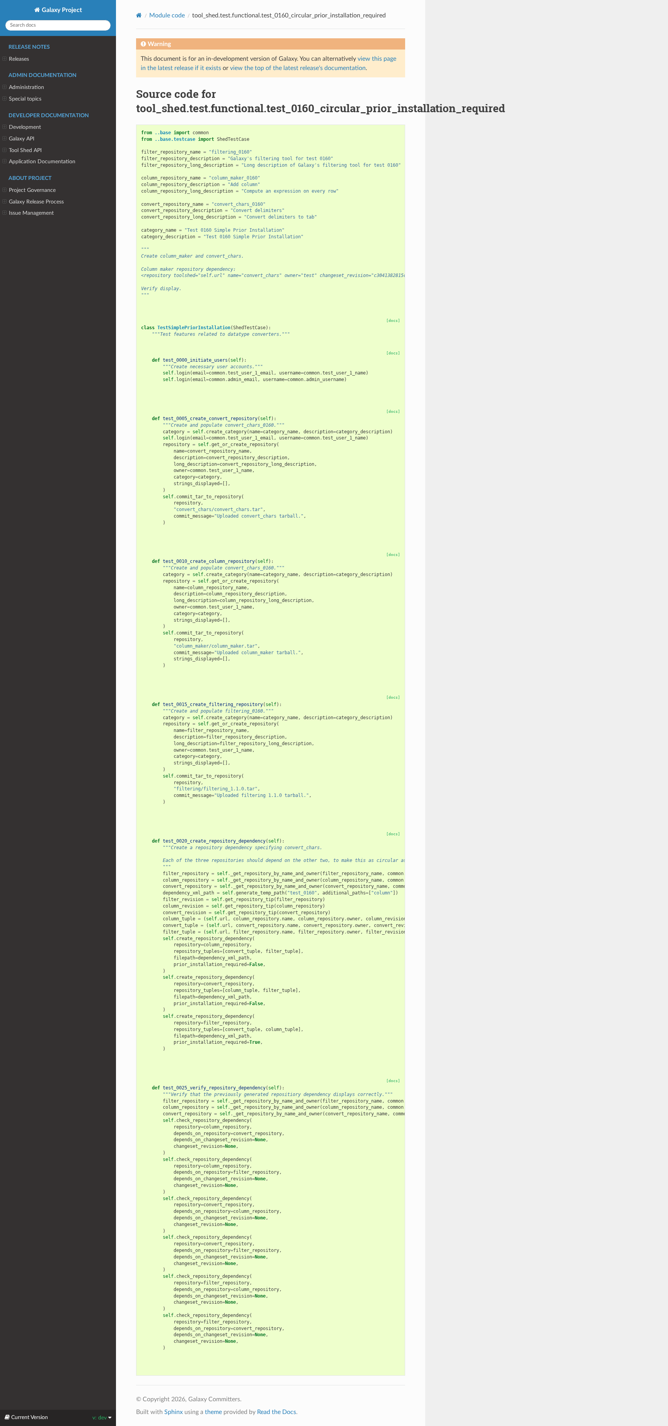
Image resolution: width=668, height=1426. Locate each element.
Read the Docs (276, 1412)
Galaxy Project (61, 10)
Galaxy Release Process (36, 202)
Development (25, 127)
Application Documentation (42, 161)
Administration (26, 87)
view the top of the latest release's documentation (298, 68)
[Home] (139, 15)
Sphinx (173, 1412)
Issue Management (31, 213)
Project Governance (32, 190)
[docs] (393, 320)
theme (213, 1412)
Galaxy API (21, 139)
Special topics (25, 99)
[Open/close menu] (4, 59)
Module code (167, 15)
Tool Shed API (25, 150)
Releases (19, 59)
